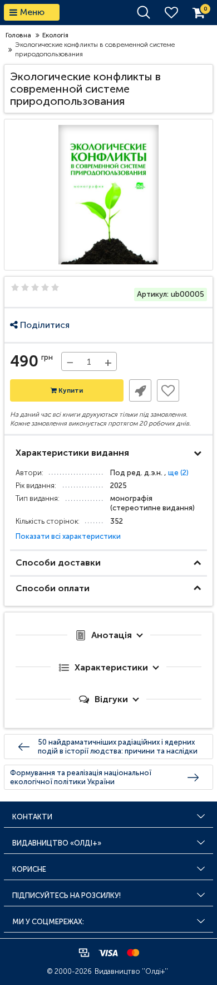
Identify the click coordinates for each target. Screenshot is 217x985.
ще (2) (178, 473)
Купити (70, 390)
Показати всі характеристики (68, 536)
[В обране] (168, 390)
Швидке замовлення (140, 390)
